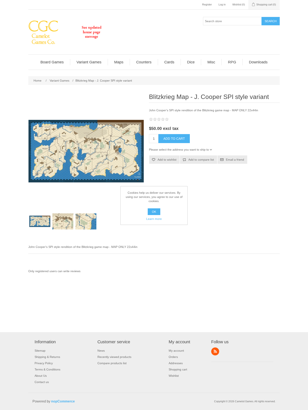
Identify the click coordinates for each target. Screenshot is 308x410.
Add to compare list (201, 159)
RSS (215, 351)
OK (154, 211)
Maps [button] (118, 62)
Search (271, 21)
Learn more (154, 218)
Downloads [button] (258, 62)
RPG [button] (232, 62)
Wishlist (174, 375)
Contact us (42, 382)
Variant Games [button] (88, 62)
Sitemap (40, 350)
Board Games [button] (52, 62)
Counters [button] (143, 62)
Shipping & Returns (47, 357)
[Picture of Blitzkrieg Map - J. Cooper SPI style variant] (39, 221)
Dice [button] (191, 62)
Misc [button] (211, 62)
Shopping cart (178, 369)
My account (176, 350)
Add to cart (174, 138)
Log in (222, 4)
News (101, 350)
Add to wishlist (167, 159)
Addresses (176, 363)
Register (207, 4)
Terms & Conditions (47, 369)
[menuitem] (52, 62)
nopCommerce (63, 401)
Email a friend (235, 159)
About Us (41, 375)
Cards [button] (169, 62)
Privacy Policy (44, 363)
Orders (173, 357)
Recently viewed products (114, 357)
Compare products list (112, 363)
